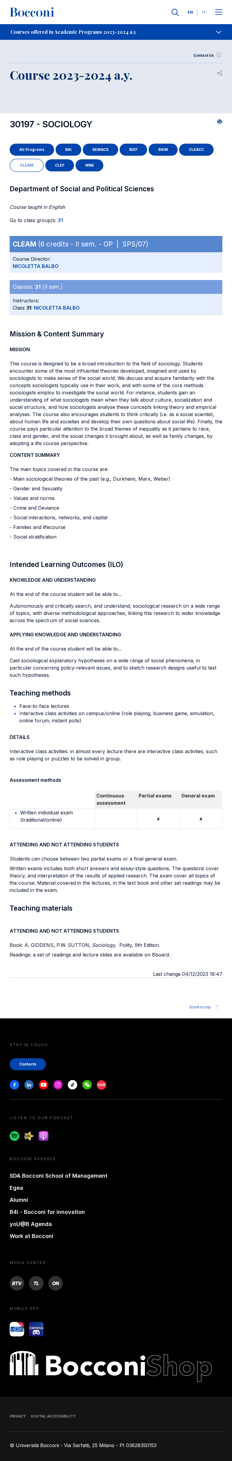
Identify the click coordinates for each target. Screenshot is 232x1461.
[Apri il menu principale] (218, 12)
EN (190, 12)
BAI (68, 149)
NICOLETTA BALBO (36, 266)
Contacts (27, 1064)
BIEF (133, 149)
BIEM (163, 149)
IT (204, 12)
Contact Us (203, 55)
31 (60, 220)
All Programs (31, 149)
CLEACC (196, 149)
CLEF (59, 165)
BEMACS (100, 149)
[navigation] (116, 32)
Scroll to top (200, 1007)
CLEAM (27, 165)
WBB (89, 165)
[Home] (32, 12)
